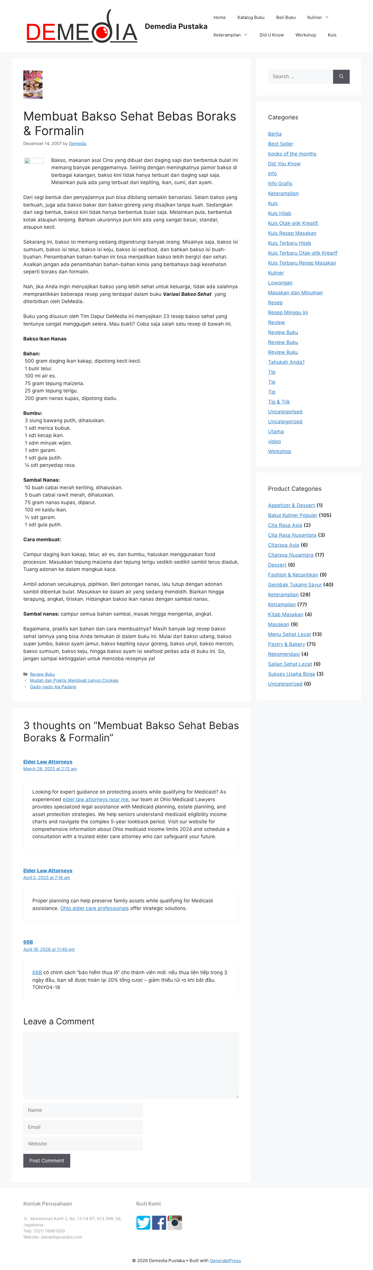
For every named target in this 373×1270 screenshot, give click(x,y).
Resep (275, 302)
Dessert (277, 565)
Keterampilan (227, 35)
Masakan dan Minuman (295, 293)
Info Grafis (280, 183)
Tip (271, 372)
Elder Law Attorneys (48, 762)
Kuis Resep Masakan (292, 233)
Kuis (332, 35)
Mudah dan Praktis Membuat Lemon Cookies (74, 680)
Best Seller (280, 144)
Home (220, 17)
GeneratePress (225, 1260)
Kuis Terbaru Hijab (289, 243)
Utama (276, 431)
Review (276, 322)
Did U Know (272, 35)
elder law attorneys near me (96, 799)
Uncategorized (285, 422)
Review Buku (42, 674)
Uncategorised (285, 412)
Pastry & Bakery (286, 644)
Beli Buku (286, 17)
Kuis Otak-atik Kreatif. (293, 223)
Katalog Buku (251, 17)
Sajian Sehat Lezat (290, 664)
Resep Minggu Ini (288, 312)
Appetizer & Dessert (291, 505)
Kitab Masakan (285, 614)
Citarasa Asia (283, 545)
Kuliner (314, 17)
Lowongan (280, 283)
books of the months (292, 154)
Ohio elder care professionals (94, 908)
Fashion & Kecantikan (293, 575)
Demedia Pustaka (176, 26)
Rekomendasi (284, 654)
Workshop (305, 35)
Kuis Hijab (279, 213)
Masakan (278, 624)
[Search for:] (300, 77)
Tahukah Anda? (286, 362)
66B (28, 942)
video (274, 441)
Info (272, 174)
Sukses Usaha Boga (291, 674)
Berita (275, 134)
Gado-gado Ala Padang (53, 686)
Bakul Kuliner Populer (292, 515)
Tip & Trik (279, 402)
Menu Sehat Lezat (289, 634)
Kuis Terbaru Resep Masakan (302, 263)
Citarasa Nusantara (291, 555)
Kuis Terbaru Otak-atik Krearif (302, 253)
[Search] (341, 77)
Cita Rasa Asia (285, 525)
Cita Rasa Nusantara (292, 535)
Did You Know (284, 164)
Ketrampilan (282, 604)
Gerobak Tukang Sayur (295, 585)
